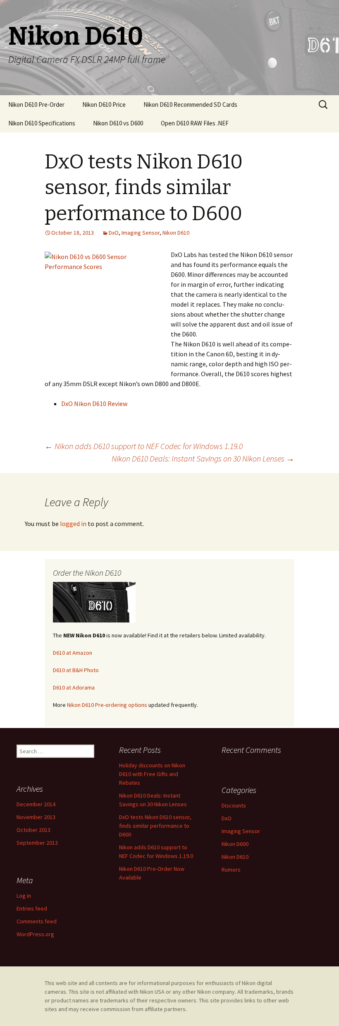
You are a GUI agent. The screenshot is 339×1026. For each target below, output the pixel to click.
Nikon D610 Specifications (41, 123)
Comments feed (37, 921)
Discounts (234, 805)
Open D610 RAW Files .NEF (195, 123)
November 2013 (36, 817)
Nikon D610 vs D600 (118, 123)
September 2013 (37, 842)
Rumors (231, 869)
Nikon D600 (235, 844)
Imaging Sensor (141, 232)
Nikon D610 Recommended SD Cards (190, 104)
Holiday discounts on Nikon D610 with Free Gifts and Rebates (152, 774)
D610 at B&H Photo (76, 670)
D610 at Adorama (74, 687)
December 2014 (36, 804)
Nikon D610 (175, 232)
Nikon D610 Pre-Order (36, 104)
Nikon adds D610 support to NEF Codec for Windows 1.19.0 (144, 446)
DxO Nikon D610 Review (94, 403)
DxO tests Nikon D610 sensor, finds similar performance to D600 (155, 825)
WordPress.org (35, 934)
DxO (114, 232)
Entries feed (32, 908)
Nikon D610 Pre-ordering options (107, 705)
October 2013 (33, 830)
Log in (24, 895)
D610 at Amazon (72, 652)
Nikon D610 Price (104, 104)
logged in (73, 523)
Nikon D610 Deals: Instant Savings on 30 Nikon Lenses (203, 458)
